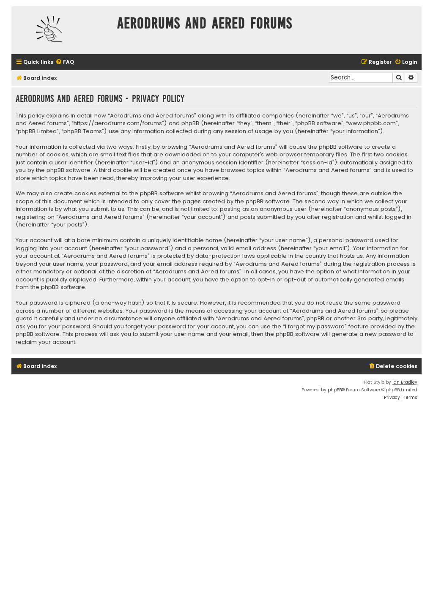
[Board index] (62, 30)
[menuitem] (64, 62)
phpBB (335, 390)
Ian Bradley (404, 382)
